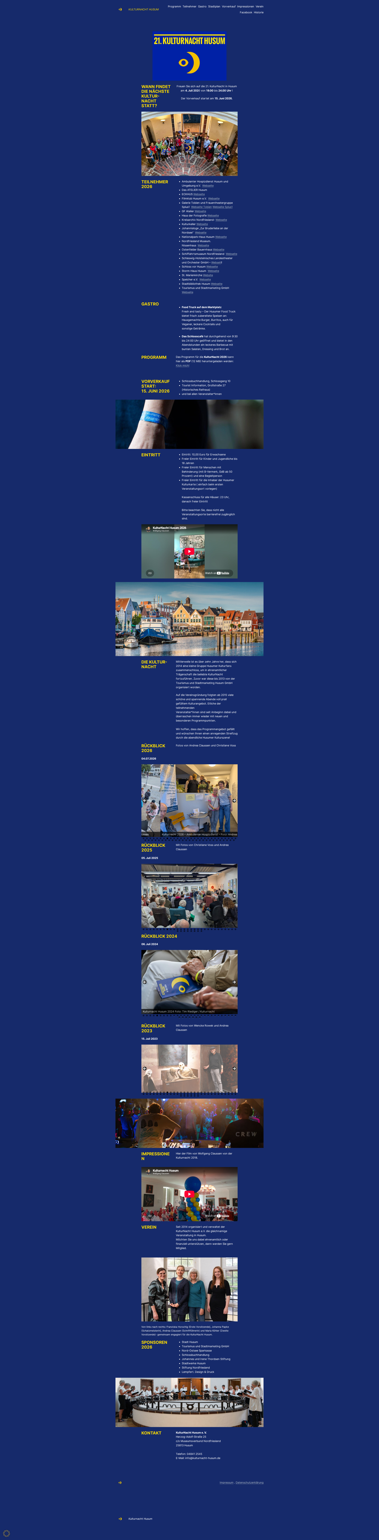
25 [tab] (225, 838)
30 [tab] (149, 840)
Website (208, 275)
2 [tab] (147, 838)
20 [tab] (208, 838)
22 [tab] (215, 838)
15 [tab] (191, 838)
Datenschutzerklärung (250, 1482)
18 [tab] (201, 838)
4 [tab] (154, 838)
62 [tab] (198, 1096)
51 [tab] (220, 840)
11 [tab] (177, 838)
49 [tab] (213, 840)
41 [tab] (186, 840)
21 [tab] (211, 838)
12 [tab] (181, 838)
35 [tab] (166, 840)
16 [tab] (194, 838)
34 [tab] (162, 840)
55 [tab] (234, 840)
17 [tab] (198, 838)
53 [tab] (227, 840)
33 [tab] (159, 840)
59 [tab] (188, 1096)
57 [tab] (181, 1096)
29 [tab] (145, 840)
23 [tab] (218, 838)
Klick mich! (182, 365)
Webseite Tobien (201, 206)
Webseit (216, 262)
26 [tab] (228, 838)
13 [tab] (184, 838)
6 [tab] (160, 838)
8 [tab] (167, 838)
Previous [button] (145, 801)
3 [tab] (150, 838)
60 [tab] (191, 1096)
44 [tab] (196, 840)
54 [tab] (230, 840)
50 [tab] (217, 840)
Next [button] (234, 801)
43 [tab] (193, 840)
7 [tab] (164, 838)
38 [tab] (176, 840)
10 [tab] (174, 838)
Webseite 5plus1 (223, 206)
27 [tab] (232, 838)
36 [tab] (169, 840)
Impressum (226, 1482)
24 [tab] (222, 838)
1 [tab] (143, 838)
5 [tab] (157, 838)
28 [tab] (235, 838)
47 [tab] (206, 840)
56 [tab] (235, 1094)
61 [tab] (194, 1096)
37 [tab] (172, 840)
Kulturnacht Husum (144, 9)
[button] (6, 1533)
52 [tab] (223, 840)
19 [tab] (205, 838)
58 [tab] (184, 1096)
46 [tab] (203, 840)
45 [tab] (200, 840)
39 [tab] (179, 840)
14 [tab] (188, 838)
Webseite (208, 185)
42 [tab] (189, 840)
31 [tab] (152, 840)
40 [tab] (183, 840)
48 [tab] (210, 840)
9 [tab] (171, 838)
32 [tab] (155, 840)
